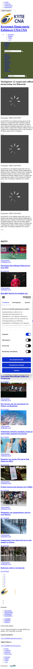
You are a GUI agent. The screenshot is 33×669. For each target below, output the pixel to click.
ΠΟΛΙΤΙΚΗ (8, 611)
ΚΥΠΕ (6, 2)
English (10, 36)
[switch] (28, 340)
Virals (6, 69)
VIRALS (7, 622)
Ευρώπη (6, 64)
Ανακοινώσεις (8, 5)
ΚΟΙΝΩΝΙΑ (8, 614)
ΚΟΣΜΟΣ (7, 620)
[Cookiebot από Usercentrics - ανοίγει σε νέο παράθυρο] (23, 297)
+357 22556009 (5, 638)
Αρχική (6, 54)
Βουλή (6, 59)
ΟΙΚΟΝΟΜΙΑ (8, 612)
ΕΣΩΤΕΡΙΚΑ (8, 616)
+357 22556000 (5, 645)
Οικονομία (7, 57)
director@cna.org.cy (16, 638)
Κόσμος (6, 66)
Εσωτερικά (7, 62)
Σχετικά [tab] (27, 302)
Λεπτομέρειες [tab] (16, 302)
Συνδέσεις (7, 652)
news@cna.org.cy (15, 645)
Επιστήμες (7, 71)
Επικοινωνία (8, 7)
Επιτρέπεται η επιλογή (16, 365)
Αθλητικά (7, 67)
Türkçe (10, 38)
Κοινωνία (7, 61)
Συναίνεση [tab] (5, 302)
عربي (9, 39)
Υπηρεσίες (7, 4)
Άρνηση (16, 370)
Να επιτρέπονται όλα (16, 359)
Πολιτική (7, 56)
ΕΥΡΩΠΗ (7, 619)
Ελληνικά (11, 34)
